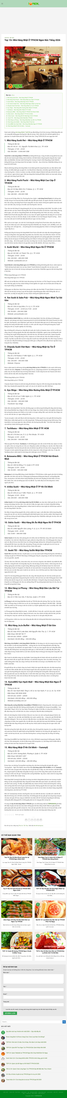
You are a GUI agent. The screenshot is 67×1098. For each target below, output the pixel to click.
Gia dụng (49, 1092)
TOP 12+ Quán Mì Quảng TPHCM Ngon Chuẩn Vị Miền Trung (16, 952)
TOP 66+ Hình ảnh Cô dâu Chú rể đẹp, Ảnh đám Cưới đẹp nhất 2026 (26, 1042)
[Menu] (2, 4)
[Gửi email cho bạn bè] (35, 820)
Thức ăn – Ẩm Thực (14, 1092)
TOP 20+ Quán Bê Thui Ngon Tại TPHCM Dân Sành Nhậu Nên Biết (26, 1047)
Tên (4, 986)
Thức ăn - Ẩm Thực (9, 37)
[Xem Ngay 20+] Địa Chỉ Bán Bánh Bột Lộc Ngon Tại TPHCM (17, 920)
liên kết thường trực (38, 825)
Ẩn (13, 95)
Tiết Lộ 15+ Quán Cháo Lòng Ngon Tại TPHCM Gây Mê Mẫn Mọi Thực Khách (28, 1069)
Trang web (6, 1001)
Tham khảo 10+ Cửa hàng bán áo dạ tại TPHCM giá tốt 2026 (23, 1079)
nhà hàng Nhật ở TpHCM (22, 132)
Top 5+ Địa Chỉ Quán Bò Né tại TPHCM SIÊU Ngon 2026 (16, 889)
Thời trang (41, 1093)
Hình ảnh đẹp (42, 1092)
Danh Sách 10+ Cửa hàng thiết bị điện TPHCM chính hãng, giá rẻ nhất (26, 1058)
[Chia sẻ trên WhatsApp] (26, 820)
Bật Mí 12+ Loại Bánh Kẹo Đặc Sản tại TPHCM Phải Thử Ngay (50, 920)
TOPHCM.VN (52, 803)
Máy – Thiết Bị (27, 1093)
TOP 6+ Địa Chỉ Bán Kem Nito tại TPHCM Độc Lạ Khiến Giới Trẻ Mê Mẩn (50, 952)
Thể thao (34, 1093)
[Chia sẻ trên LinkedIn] (41, 820)
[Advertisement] (33, 19)
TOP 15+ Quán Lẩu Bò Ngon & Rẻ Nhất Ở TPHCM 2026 (22, 1063)
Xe (28, 1092)
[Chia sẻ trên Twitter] (32, 820)
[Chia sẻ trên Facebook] (29, 820)
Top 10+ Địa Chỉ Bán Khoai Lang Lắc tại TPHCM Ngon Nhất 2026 (16, 858)
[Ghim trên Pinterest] (38, 820)
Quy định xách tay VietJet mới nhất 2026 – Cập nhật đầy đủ (23, 1031)
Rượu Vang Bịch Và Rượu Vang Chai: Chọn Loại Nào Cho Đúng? (25, 1037)
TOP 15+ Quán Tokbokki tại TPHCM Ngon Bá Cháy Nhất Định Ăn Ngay (27, 1053)
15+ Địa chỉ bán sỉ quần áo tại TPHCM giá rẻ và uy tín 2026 (23, 1074)
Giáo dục (24, 1092)
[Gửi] (64, 1021)
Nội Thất (5, 1092)
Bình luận (6, 972)
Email (5, 994)
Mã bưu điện (33, 1092)
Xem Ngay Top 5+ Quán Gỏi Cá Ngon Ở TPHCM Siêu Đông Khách (50, 858)
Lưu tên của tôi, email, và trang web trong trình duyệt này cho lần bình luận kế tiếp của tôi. (31, 1009)
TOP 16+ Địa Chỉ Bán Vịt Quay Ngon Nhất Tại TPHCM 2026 (50, 889)
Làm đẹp (61, 1092)
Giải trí (55, 1092)
